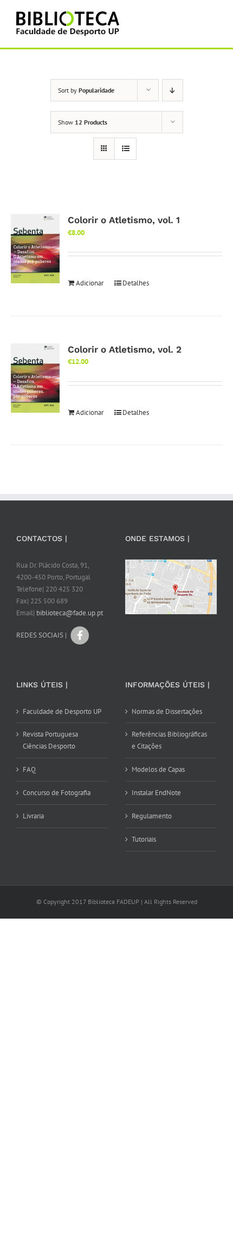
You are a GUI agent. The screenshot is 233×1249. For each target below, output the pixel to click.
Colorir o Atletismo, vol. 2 (125, 349)
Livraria (33, 816)
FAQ (29, 769)
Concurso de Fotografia (56, 792)
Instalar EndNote (156, 792)
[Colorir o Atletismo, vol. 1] (35, 248)
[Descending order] (172, 90)
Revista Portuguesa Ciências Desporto (50, 740)
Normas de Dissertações (167, 711)
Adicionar (89, 283)
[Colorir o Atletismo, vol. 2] (35, 378)
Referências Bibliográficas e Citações (169, 740)
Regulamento (152, 816)
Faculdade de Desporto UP (62, 711)
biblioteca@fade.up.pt (69, 612)
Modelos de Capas (158, 769)
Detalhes (135, 283)
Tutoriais (144, 839)
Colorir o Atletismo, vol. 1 (124, 219)
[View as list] (125, 148)
